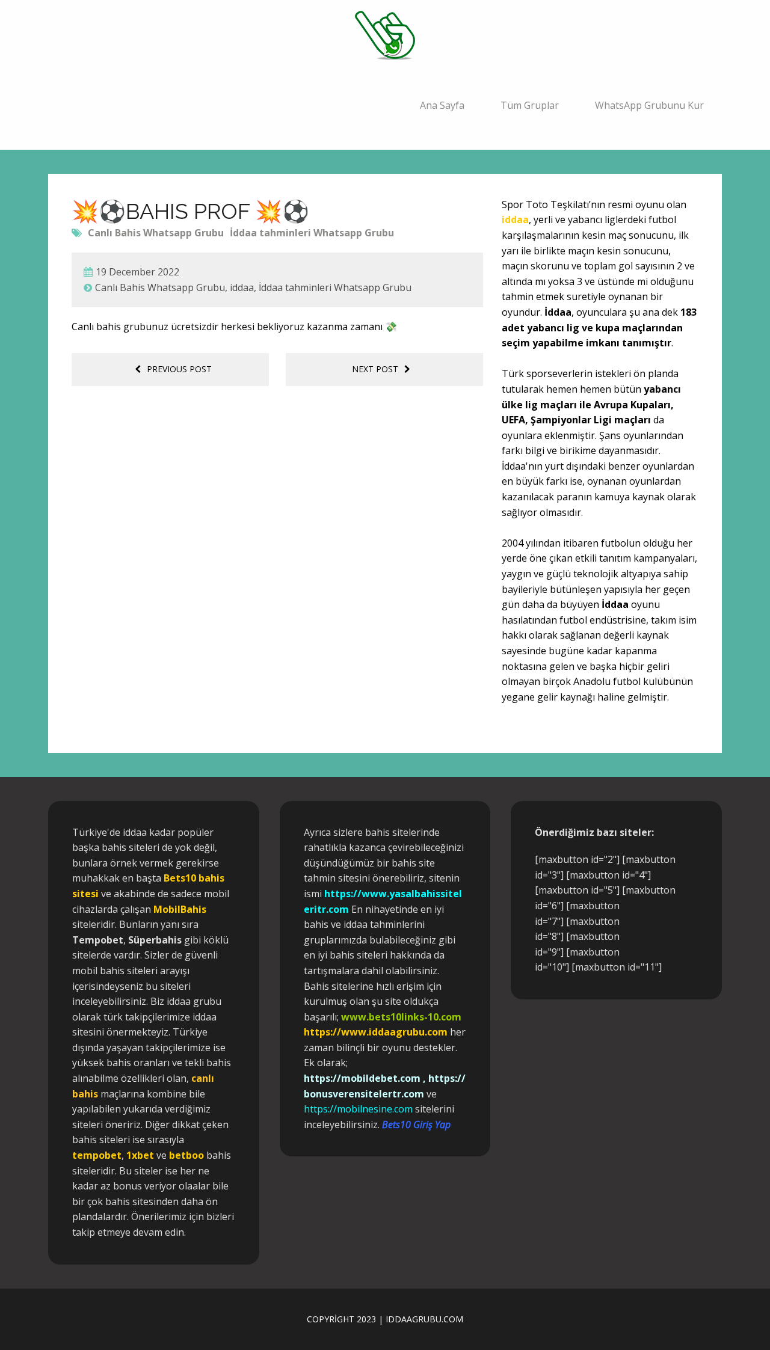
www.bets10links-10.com (401, 1016)
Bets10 (180, 878)
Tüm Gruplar (529, 105)
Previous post (179, 369)
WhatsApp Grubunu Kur (649, 105)
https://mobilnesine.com (358, 1108)
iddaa (242, 287)
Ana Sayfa (442, 105)
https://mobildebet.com (362, 1078)
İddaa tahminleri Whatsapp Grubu (312, 232)
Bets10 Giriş (407, 1124)
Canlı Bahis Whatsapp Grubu (156, 232)
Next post (375, 369)
